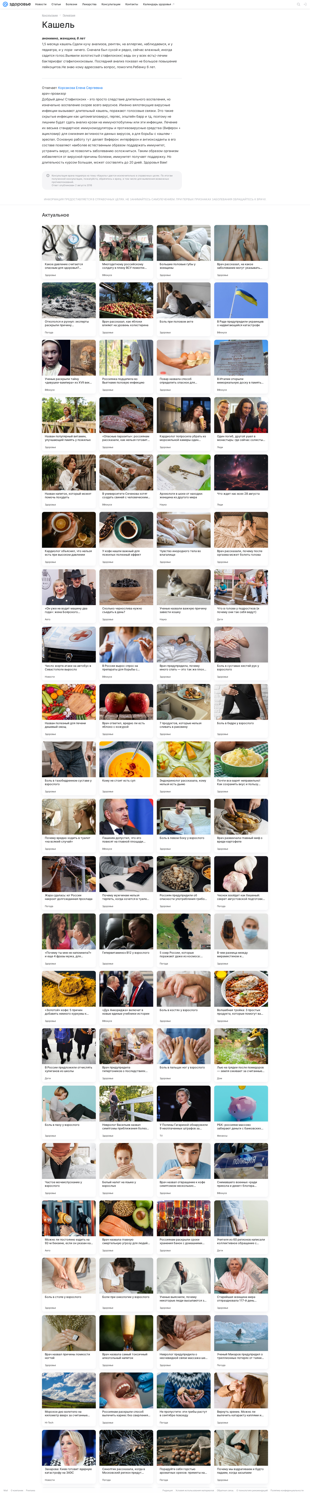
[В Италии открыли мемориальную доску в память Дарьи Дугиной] (241, 367)
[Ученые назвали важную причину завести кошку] (184, 596)
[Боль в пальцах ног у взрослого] (184, 1055)
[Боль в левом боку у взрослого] (184, 826)
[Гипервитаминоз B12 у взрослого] (126, 940)
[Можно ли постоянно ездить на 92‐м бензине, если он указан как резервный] (69, 1227)
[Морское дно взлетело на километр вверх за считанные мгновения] (69, 1399)
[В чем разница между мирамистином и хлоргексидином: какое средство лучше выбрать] (241, 940)
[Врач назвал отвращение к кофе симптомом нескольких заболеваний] (184, 1170)
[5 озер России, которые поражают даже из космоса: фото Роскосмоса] (184, 940)
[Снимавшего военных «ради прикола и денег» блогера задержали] (241, 1170)
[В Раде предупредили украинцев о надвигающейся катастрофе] (241, 309)
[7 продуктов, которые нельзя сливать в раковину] (184, 711)
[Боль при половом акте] (184, 309)
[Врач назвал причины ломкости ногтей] (69, 1342)
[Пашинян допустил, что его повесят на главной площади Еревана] (126, 826)
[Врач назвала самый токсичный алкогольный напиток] (126, 1342)
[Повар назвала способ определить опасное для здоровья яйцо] (184, 367)
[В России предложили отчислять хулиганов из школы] (69, 1055)
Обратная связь (225, 1490)
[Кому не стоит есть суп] (126, 768)
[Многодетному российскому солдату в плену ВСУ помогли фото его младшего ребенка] (126, 252)
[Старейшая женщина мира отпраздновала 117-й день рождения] (241, 1285)
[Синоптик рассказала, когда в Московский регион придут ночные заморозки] (126, 1457)
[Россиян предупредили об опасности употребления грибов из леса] (184, 883)
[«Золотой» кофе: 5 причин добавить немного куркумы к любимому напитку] (69, 998)
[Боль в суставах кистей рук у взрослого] (241, 653)
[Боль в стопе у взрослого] (69, 1285)
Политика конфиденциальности (287, 1490)
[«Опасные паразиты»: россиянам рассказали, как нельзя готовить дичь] (126, 424)
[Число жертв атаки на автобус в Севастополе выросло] (69, 653)
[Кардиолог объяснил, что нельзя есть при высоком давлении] (69, 539)
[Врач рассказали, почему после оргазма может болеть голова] (241, 539)
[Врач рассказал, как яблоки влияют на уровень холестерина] (126, 309)
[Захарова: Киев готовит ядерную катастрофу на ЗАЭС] (69, 1457)
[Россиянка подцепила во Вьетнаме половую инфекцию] (126, 367)
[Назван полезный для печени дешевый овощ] (69, 711)
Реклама (30, 1490)
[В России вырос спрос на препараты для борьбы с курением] (126, 653)
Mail (6, 1490)
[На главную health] (19, 4)
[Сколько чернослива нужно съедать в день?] (126, 596)
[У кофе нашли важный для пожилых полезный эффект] (126, 539)
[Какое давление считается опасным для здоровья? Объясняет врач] (69, 252)
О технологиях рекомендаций (252, 1490)
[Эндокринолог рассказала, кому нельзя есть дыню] (184, 768)
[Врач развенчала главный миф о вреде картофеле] (241, 826)
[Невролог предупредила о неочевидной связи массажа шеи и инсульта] (184, 1342)
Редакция (168, 1490)
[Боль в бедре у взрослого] (241, 711)
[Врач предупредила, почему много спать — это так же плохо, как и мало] (184, 653)
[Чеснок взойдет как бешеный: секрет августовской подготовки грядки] (241, 883)
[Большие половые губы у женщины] (184, 252)
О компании (17, 1490)
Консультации (50, 15)
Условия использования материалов (195, 1490)
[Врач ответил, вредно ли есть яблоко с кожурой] (126, 711)
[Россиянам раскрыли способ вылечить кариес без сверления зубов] (126, 1399)
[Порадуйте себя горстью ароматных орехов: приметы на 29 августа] (184, 1457)
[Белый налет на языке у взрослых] (126, 1170)
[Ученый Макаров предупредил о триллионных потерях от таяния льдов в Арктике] (241, 1342)
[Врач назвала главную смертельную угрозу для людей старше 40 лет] (126, 1227)
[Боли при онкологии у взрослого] (126, 1285)
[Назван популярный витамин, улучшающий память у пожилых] (69, 424)
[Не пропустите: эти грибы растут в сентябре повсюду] (184, 1399)
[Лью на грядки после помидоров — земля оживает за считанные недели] (241, 1055)
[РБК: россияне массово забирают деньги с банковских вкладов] (241, 1112)
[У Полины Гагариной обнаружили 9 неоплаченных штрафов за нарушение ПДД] (184, 1112)
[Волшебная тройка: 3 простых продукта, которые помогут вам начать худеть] (241, 998)
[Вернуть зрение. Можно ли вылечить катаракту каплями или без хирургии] (241, 1399)
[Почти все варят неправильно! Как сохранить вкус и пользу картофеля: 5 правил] (241, 768)
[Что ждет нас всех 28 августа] (241, 481)
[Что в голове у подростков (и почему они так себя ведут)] (241, 596)
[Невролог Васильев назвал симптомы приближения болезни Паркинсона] (126, 1112)
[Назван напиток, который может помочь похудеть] (69, 481)
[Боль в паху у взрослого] (69, 1112)
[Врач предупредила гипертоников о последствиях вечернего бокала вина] (126, 1055)
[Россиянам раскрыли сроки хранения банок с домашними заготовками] (184, 1227)
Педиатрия (69, 15)
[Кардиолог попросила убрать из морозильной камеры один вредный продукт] (184, 424)
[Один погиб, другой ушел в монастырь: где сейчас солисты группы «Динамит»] (241, 424)
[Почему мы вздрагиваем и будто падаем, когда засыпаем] (241, 1457)
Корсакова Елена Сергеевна (80, 88)
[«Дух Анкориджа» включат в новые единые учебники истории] (126, 998)
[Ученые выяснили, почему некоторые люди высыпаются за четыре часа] (184, 1285)
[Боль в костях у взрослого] (184, 998)
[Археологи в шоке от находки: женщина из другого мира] (184, 481)
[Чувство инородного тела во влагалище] (184, 539)
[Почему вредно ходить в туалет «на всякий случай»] (69, 826)
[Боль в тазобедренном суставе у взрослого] (69, 768)
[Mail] (5, 4)
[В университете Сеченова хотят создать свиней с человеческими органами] (126, 481)
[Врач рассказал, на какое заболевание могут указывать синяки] (241, 252)
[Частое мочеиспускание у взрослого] (69, 1170)
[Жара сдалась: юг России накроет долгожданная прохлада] (69, 883)
